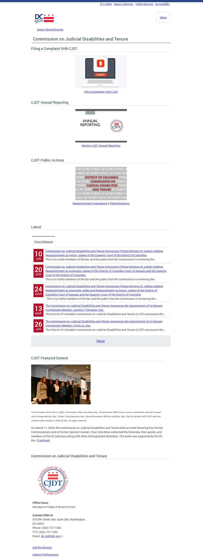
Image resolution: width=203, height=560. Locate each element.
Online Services (144, 4)
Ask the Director (42, 547)
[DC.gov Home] (44, 22)
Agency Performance (45, 554)
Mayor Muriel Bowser (50, 29)
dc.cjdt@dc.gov (50, 536)
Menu (163, 17)
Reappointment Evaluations (90, 203)
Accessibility (162, 4)
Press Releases (43, 242)
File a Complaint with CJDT (101, 92)
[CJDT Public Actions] (101, 199)
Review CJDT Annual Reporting (101, 145)
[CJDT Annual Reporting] (101, 141)
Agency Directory (123, 4)
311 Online (106, 4)
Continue (43, 440)
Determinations (119, 203)
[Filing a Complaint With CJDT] (101, 87)
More (101, 341)
